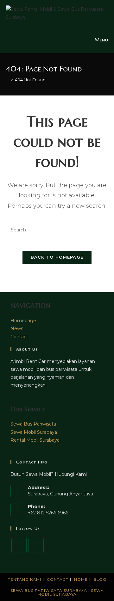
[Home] (7, 79)
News (16, 328)
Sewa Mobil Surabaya (33, 432)
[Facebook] (19, 545)
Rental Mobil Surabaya (35, 440)
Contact (19, 337)
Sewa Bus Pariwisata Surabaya (49, 590)
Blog (99, 579)
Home (81, 579)
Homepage (23, 320)
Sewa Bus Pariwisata (33, 424)
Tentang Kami (24, 579)
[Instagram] (36, 545)
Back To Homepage (57, 257)
